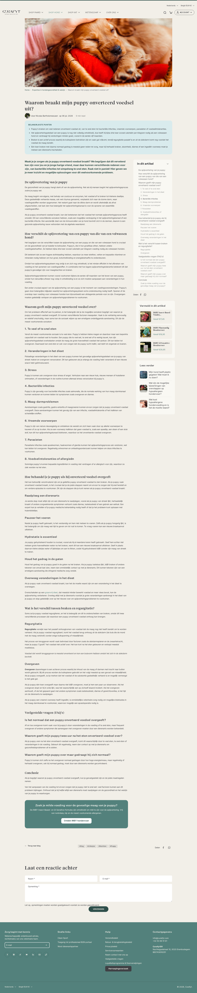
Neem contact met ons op (116, 955)
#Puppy (113, 846)
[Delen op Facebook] (141, 294)
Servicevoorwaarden (114, 950)
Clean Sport (63, 938)
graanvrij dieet (51, 592)
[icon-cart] (171, 12)
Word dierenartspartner (68, 946)
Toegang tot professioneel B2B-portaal (75, 942)
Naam (31, 879)
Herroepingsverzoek (118, 968)
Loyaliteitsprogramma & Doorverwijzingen (123, 963)
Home (27, 90)
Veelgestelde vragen (114, 959)
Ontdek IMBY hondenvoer (76, 820)
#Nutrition (102, 846)
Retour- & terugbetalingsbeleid (118, 942)
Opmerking (33, 886)
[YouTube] (26, 954)
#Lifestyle (91, 846)
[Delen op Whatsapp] (146, 294)
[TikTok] (20, 954)
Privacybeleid (111, 946)
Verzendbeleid (111, 938)
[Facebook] (7, 954)
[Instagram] (13, 954)
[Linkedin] (33, 954)
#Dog (81, 846)
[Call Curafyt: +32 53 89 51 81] (46, 954)
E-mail (106, 879)
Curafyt (188, 987)
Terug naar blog (34, 846)
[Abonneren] (46, 945)
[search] (165, 12)
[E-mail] (39, 954)
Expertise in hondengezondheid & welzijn (48, 90)
